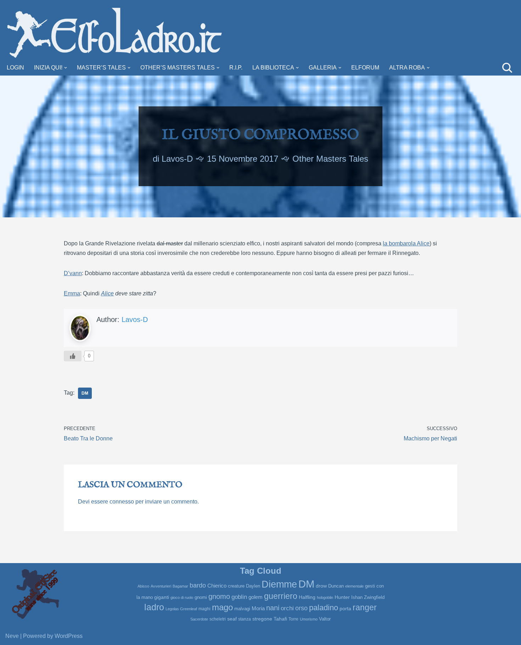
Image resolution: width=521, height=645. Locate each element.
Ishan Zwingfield (368, 597)
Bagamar (180, 586)
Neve (12, 636)
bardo (198, 585)
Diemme (279, 584)
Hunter (342, 597)
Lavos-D (177, 158)
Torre (293, 619)
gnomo (219, 596)
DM (85, 393)
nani (272, 608)
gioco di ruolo (181, 597)
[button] (65, 67)
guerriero (280, 596)
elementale (354, 586)
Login (15, 68)
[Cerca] (507, 68)
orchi (287, 608)
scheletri (217, 619)
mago (222, 607)
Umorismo (309, 619)
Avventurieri (161, 586)
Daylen (253, 586)
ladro (154, 607)
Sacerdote (199, 619)
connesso (122, 502)
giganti (161, 597)
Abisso (143, 586)
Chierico (216, 586)
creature (236, 586)
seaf (232, 619)
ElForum (365, 68)
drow (321, 586)
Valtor (325, 619)
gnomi (201, 597)
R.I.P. (235, 68)
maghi (204, 608)
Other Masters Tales (330, 158)
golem (255, 597)
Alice (107, 293)
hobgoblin (325, 597)
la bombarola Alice (406, 243)
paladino (323, 608)
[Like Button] (73, 356)
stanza (244, 619)
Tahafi (280, 619)
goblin (239, 597)
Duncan (336, 586)
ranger (365, 607)
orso (301, 608)
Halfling (307, 597)
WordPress (69, 636)
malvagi (242, 608)
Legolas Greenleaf (181, 609)
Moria (258, 608)
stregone (262, 619)
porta (345, 608)
